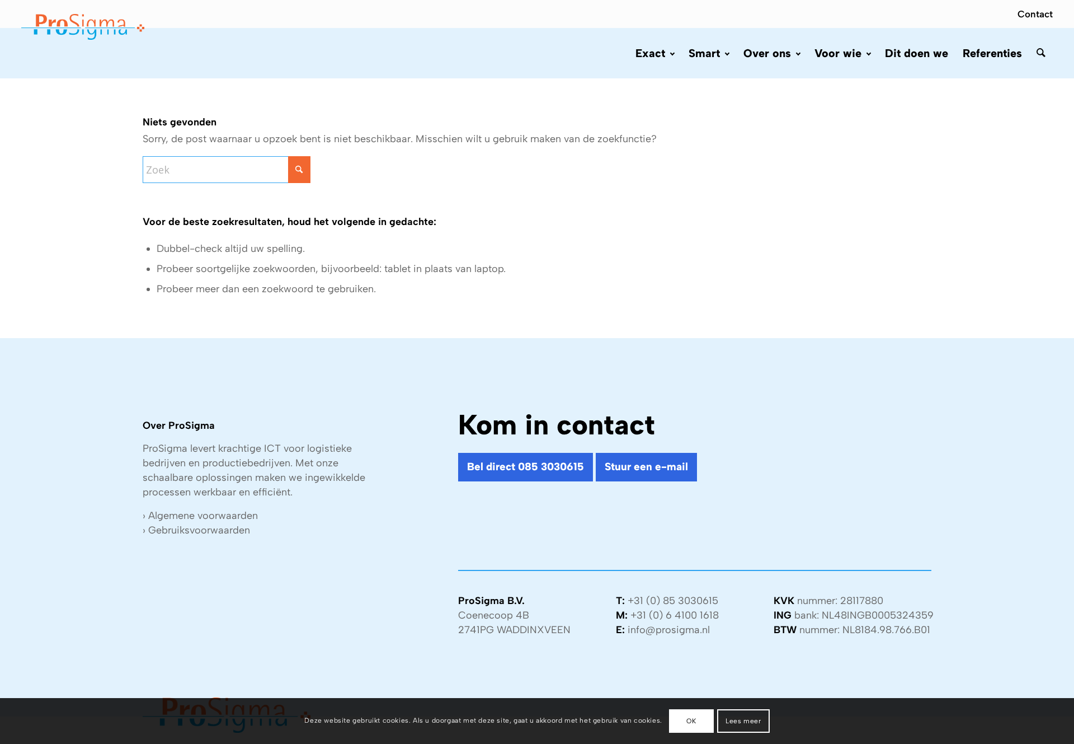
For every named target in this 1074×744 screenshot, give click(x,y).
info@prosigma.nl (669, 630)
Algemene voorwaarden (203, 515)
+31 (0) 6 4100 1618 (674, 615)
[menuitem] (1032, 14)
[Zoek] (1041, 53)
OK (691, 721)
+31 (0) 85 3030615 (673, 601)
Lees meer (743, 721)
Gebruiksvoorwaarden (199, 530)
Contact (1035, 14)
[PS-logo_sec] (82, 28)
